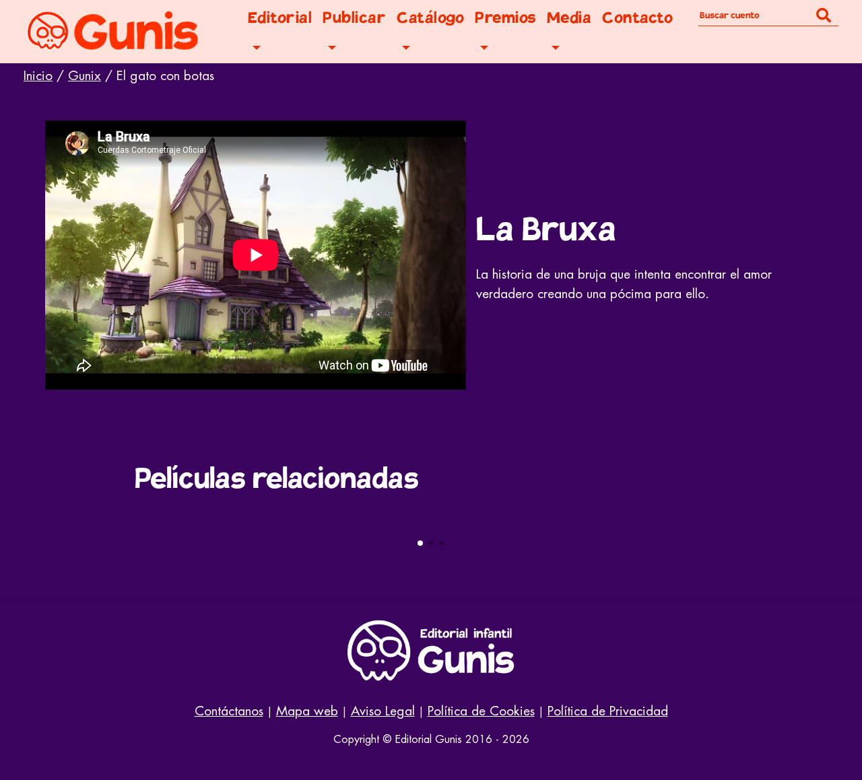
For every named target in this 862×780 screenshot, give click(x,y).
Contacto (637, 17)
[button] (420, 543)
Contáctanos (229, 711)
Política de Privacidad (608, 711)
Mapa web (307, 711)
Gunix (84, 75)
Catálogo (430, 17)
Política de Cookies (481, 711)
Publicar (354, 17)
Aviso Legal (383, 711)
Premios (505, 17)
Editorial (280, 17)
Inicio (38, 75)
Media (569, 17)
